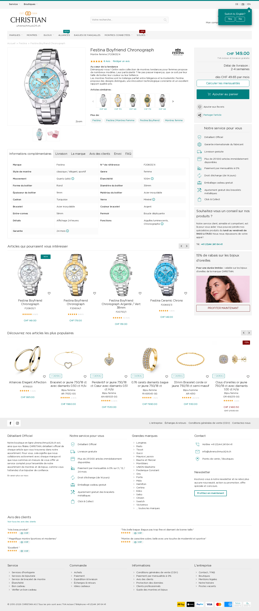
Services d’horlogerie (23, 572)
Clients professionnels (148, 586)
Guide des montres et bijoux (151, 590)
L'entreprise (155, 423)
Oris (138, 474)
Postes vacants (207, 586)
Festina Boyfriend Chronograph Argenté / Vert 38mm (121, 304)
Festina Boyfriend (149, 120)
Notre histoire (206, 583)
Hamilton (141, 484)
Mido (139, 481)
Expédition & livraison (85, 579)
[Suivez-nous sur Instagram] (17, 426)
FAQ (128, 153)
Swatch (140, 501)
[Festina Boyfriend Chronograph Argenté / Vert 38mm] (121, 275)
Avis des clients (99, 153)
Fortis (139, 477)
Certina (140, 488)
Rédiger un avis (121, 61)
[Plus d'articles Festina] (174, 52)
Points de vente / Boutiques (217, 459)
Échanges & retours (175, 423)
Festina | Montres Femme (120, 120)
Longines (141, 443)
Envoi (117, 153)
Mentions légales (208, 579)
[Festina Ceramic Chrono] (166, 275)
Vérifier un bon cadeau (24, 590)
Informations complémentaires (30, 153)
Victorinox (142, 505)
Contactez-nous (241, 423)
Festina (96, 120)
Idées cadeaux (82, 586)
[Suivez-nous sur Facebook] (10, 426)
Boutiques (204, 576)
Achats (78, 572)
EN (248, 4)
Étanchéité (18, 583)
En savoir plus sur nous (17, 476)
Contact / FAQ (207, 572)
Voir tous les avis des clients (21, 522)
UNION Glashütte (145, 467)
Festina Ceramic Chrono (166, 300)
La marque (78, 153)
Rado (139, 446)
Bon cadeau (18, 586)
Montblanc (142, 463)
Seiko (139, 495)
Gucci (139, 453)
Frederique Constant (147, 470)
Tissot (139, 450)
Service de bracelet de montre (28, 579)
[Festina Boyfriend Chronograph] (30, 275)
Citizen (140, 498)
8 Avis (107, 61)
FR (243, 4)
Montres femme (174, 120)
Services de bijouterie (23, 576)
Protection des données (149, 583)
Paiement (79, 576)
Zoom (79, 121)
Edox (139, 491)
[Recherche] (165, 20)
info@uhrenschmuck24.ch (216, 452)
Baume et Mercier (146, 460)
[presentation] (93, 101)
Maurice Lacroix (144, 457)
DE (236, 4)
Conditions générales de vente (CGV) (209, 423)
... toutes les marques (148, 508)
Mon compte (213, 23)
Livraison (61, 153)
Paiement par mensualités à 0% (153, 576)
